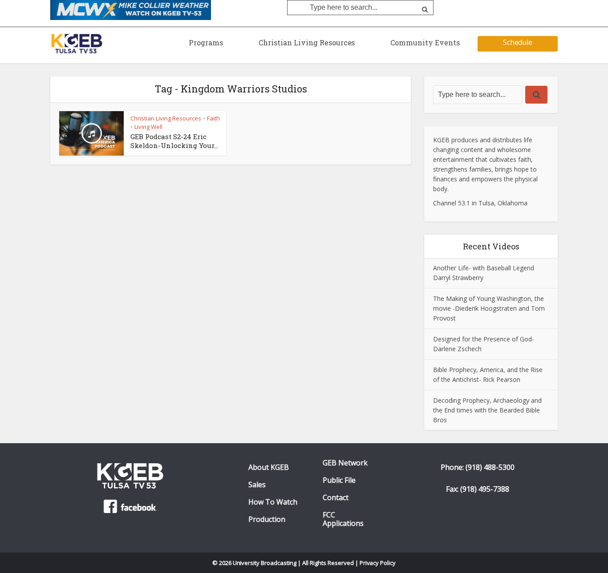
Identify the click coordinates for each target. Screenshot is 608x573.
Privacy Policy (378, 563)
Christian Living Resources (307, 42)
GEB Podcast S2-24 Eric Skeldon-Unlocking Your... (174, 141)
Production (266, 519)
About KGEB (268, 467)
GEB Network (345, 463)
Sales (257, 485)
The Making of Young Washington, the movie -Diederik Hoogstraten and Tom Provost (489, 308)
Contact (336, 497)
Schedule (518, 42)
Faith (213, 118)
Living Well (148, 127)
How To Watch (272, 502)
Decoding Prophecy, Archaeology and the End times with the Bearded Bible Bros (487, 410)
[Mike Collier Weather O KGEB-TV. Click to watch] (130, 9)
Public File (339, 480)
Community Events (425, 42)
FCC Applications (343, 519)
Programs (206, 42)
